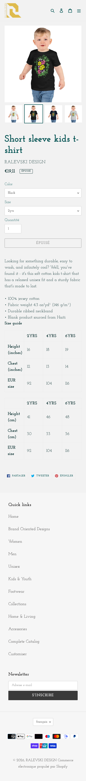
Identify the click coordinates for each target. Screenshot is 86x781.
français (41, 722)
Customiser (17, 654)
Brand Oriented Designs (29, 529)
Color (9, 184)
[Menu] (79, 10)
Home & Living (21, 617)
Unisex (14, 567)
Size (8, 202)
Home (13, 517)
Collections (17, 604)
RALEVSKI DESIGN (41, 760)
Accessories (17, 629)
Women (15, 542)
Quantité (12, 220)
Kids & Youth (20, 579)
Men (12, 554)
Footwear (16, 592)
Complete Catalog (23, 642)
